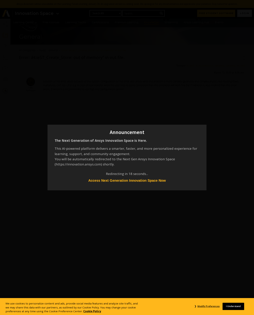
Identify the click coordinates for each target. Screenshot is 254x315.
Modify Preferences (208, 306)
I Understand (233, 306)
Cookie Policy (92, 311)
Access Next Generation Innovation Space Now (127, 180)
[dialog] (127, 157)
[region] (127, 306)
